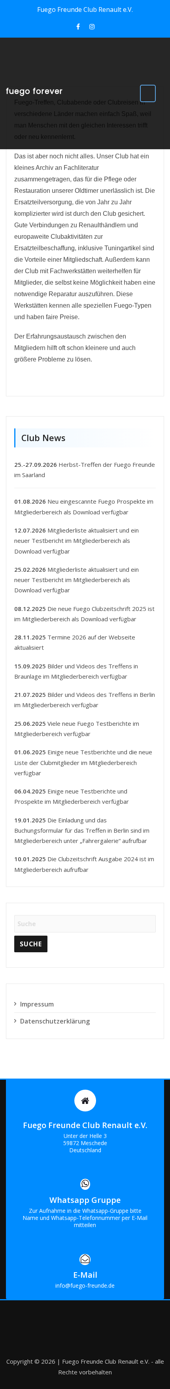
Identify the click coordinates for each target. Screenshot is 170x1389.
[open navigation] (148, 93)
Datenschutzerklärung (55, 1021)
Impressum (37, 1004)
